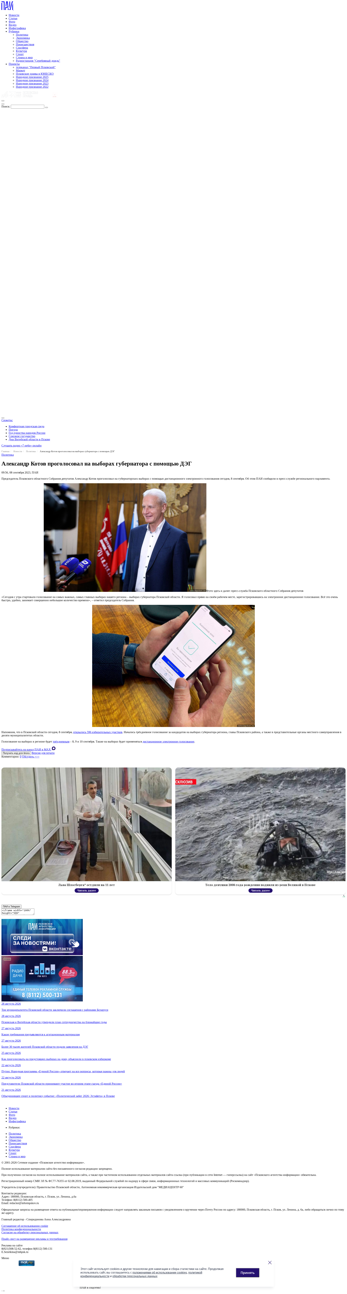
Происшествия (25, 44)
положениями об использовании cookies (159, 1272)
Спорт (20, 54)
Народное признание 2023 (32, 83)
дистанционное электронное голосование (168, 741)
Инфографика (17, 28)
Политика (22, 34)
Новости (14, 15)
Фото (12, 21)
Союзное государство (22, 436)
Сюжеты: (7, 420)
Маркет (20, 70)
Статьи (13, 18)
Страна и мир (24, 57)
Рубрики (14, 31)
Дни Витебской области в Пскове (29, 439)
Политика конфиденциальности (21, 1229)
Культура (21, 50)
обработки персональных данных (134, 1276)
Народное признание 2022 (32, 86)
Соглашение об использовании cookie (24, 1225)
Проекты (14, 63)
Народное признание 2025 (32, 77)
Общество (22, 41)
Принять (248, 1272)
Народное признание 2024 (32, 80)
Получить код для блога (16, 753)
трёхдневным (61, 741)
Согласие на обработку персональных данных (29, 1232)
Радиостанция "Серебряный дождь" (38, 60)
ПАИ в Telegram (11, 906)
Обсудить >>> (30, 756)
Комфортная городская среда (26, 426)
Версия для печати (43, 752)
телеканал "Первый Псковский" (36, 67)
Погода (13, 429)
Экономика (23, 37)
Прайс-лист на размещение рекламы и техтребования (34, 1238)
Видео (12, 24)
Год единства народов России (27, 432)
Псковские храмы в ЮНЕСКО (35, 73)
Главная (5, 451)
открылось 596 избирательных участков (97, 732)
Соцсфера (22, 47)
